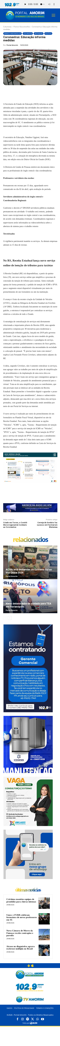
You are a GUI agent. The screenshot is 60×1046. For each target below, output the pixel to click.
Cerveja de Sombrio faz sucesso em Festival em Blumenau (47, 525)
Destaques (39, 33)
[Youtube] (42, 1019)
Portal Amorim (12, 45)
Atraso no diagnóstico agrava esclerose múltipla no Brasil (20, 947)
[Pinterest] (29, 92)
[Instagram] (22, 1019)
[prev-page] (5, 618)
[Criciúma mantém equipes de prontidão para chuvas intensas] (44, 903)
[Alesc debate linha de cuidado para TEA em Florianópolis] (30, 596)
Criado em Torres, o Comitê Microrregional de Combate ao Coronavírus (15, 525)
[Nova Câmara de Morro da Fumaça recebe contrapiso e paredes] (44, 934)
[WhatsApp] (35, 92)
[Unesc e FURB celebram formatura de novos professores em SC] (44, 918)
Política (48, 33)
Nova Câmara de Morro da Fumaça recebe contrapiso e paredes (19, 933)
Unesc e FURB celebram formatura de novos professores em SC (21, 917)
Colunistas (7, 26)
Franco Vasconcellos (22, 26)
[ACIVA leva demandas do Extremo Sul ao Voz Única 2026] (30, 562)
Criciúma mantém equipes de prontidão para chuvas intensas (21, 900)
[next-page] (10, 618)
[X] (22, 92)
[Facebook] (15, 92)
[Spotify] (27, 1019)
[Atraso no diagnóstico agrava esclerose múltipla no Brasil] (44, 950)
